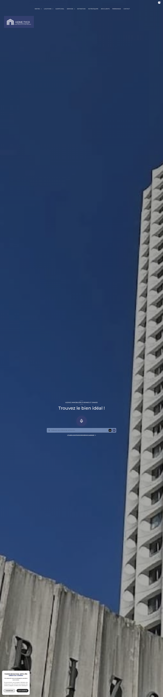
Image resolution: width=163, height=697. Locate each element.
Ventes (37, 8)
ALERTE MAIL (60, 8)
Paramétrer (9, 690)
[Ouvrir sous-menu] (41, 9)
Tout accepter (22, 690)
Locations (47, 8)
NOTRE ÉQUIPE (93, 8)
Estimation (81, 8)
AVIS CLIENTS (105, 8)
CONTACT (127, 8)
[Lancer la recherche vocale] (81, 420)
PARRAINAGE (116, 8)
